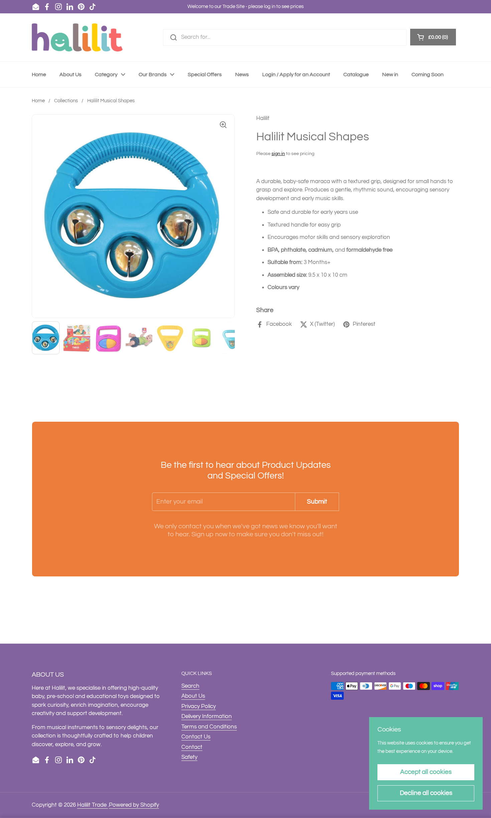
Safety (189, 757)
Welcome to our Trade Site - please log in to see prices (245, 6)
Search (190, 686)
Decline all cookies (426, 793)
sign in (278, 153)
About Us (193, 696)
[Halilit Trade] (77, 37)
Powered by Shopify (134, 805)
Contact (191, 747)
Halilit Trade (92, 805)
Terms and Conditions (209, 727)
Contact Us (195, 737)
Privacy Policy (198, 706)
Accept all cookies (426, 772)
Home (38, 100)
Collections (66, 100)
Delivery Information (206, 716)
